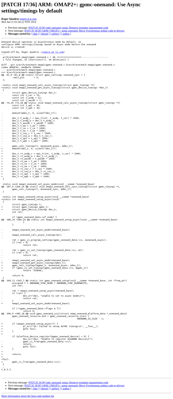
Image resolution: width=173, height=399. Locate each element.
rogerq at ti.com (28, 18)
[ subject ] (55, 33)
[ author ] (66, 33)
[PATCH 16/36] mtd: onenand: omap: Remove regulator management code (68, 27)
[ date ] (35, 33)
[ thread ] (44, 33)
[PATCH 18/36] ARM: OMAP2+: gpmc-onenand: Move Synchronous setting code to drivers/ (74, 30)
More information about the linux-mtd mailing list (27, 396)
